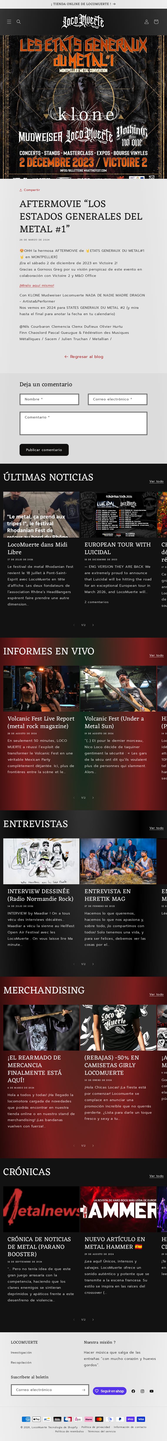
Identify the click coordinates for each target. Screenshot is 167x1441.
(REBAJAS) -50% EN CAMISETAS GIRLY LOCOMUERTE (112, 1065)
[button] (9, 22)
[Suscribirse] (83, 1390)
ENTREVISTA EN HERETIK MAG (108, 895)
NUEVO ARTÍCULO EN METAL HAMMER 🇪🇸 (115, 1243)
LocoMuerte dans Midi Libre (38, 549)
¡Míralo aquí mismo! (37, 285)
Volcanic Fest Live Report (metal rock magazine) (41, 723)
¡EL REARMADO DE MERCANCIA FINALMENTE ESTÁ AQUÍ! (35, 1069)
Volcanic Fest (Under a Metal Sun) (114, 723)
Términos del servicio (102, 1431)
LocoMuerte (39, 1427)
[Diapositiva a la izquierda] (74, 625)
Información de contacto (130, 1427)
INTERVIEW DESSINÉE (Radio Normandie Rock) (40, 895)
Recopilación (21, 1362)
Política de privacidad (96, 1427)
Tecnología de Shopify (63, 1427)
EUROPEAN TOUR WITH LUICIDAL (118, 549)
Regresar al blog (87, 357)
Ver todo (156, 481)
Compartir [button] (32, 190)
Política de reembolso (69, 1431)
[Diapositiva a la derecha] (93, 625)
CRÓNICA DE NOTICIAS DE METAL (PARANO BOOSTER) (39, 1247)
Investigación (21, 1352)
